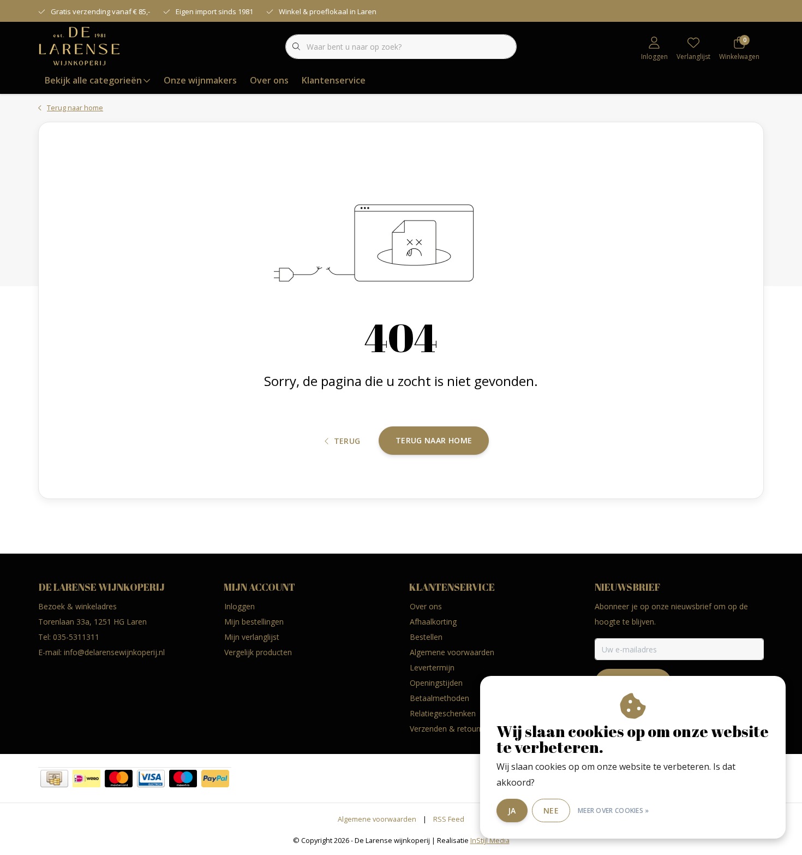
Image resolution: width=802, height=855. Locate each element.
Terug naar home (434, 440)
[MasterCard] (119, 778)
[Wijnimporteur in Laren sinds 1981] (79, 46)
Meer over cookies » (613, 810)
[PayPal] (215, 778)
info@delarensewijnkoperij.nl (114, 652)
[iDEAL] (86, 778)
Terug (347, 441)
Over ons (269, 80)
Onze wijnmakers (200, 80)
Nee (551, 810)
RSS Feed (448, 819)
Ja (512, 810)
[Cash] (54, 778)
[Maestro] (183, 778)
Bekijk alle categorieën (93, 80)
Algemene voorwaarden (377, 819)
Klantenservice (334, 80)
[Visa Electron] (151, 778)
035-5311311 (76, 637)
